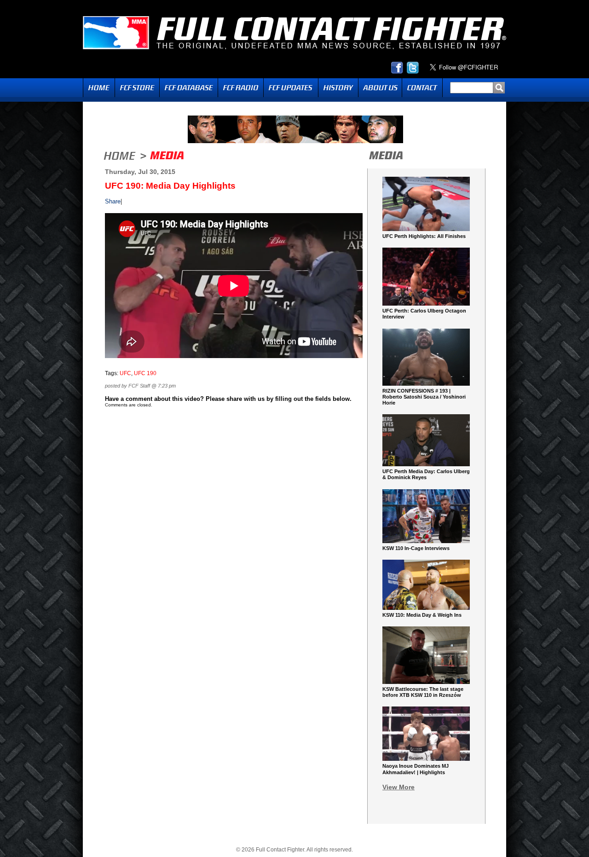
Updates (291, 87)
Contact (422, 87)
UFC (125, 373)
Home (99, 87)
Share (113, 201)
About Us (380, 87)
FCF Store (137, 87)
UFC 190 (145, 373)
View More (398, 787)
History (338, 87)
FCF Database (189, 87)
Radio (240, 87)
